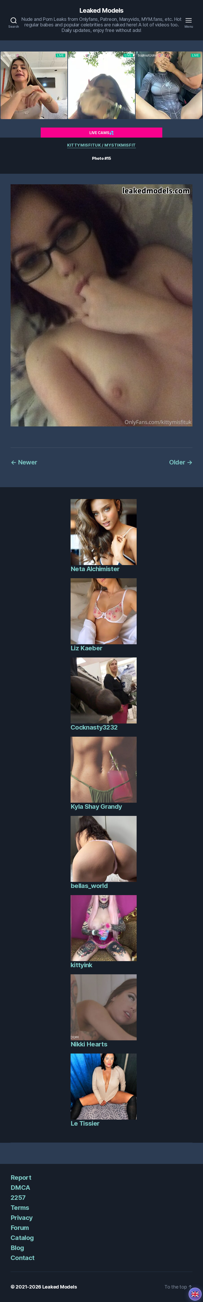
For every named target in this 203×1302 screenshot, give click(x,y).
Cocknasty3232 (94, 727)
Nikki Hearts (89, 1044)
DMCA (20, 1187)
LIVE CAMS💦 (101, 132)
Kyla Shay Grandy (96, 806)
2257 (18, 1197)
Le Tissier (85, 1123)
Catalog (22, 1238)
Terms (20, 1207)
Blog (17, 1248)
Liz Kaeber (86, 648)
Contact (22, 1258)
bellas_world (89, 886)
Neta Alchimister (95, 569)
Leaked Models (101, 10)
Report (21, 1177)
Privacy (22, 1217)
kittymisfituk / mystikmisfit (101, 145)
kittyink (82, 965)
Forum (20, 1228)
